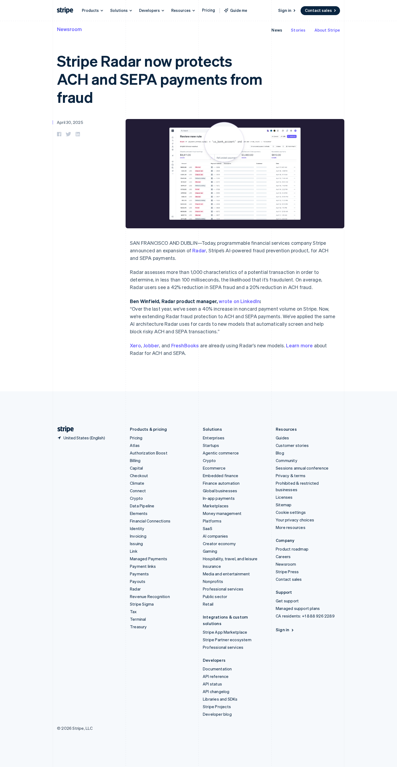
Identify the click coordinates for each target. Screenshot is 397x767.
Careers (283, 556)
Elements (139, 513)
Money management (222, 513)
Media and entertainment (226, 573)
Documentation (217, 668)
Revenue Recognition (150, 596)
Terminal (138, 619)
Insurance (212, 566)
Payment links (143, 566)
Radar (199, 250)
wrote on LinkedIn (239, 301)
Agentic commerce (221, 453)
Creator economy (219, 543)
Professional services (223, 589)
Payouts (137, 581)
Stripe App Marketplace (225, 632)
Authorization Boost (148, 453)
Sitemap (283, 504)
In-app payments (219, 498)
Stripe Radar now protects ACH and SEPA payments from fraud (160, 78)
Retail (208, 604)
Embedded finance (220, 475)
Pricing (208, 10)
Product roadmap (292, 549)
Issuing (136, 543)
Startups (211, 445)
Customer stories (292, 445)
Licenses (284, 497)
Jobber (151, 345)
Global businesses (220, 490)
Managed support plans (298, 608)
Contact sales (318, 10)
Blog (280, 453)
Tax (133, 611)
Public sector (215, 596)
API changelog (216, 691)
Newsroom (69, 29)
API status (212, 684)
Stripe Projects (217, 706)
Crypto (136, 498)
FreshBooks (185, 345)
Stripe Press (287, 571)
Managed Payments (148, 558)
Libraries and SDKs (220, 699)
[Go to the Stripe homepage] (63, 429)
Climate (137, 483)
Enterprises (213, 437)
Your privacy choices (295, 519)
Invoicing (138, 536)
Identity (137, 528)
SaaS (207, 528)
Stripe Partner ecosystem (227, 639)
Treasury (138, 626)
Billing (135, 460)
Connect (138, 490)
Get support (287, 600)
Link (133, 551)
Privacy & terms (290, 475)
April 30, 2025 (70, 122)
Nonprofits (213, 581)
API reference (216, 676)
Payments (139, 573)
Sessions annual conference (302, 468)
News (276, 30)
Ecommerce (214, 468)
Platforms (212, 521)
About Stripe (327, 30)
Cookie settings (291, 512)
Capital (136, 468)
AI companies (215, 536)
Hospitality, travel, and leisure (230, 558)
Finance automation (221, 483)
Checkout (139, 475)
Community (286, 460)
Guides (282, 437)
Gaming (210, 551)
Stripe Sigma (142, 604)
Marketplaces (215, 505)
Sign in (284, 10)
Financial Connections (150, 521)
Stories (298, 30)
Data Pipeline (142, 505)
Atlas (135, 445)
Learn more (299, 345)
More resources (290, 527)
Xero (135, 345)
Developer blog (217, 714)
